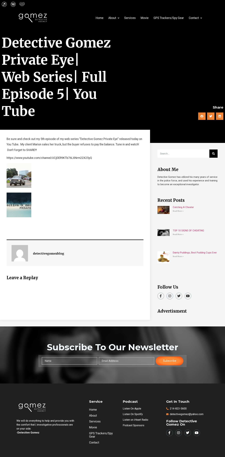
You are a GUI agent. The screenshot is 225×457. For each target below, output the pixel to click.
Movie (145, 18)
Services (130, 18)
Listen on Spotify (133, 414)
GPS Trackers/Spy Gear (169, 18)
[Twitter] (179, 296)
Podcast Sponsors (133, 425)
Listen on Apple (132, 408)
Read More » (178, 211)
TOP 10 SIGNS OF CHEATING (188, 230)
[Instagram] (170, 296)
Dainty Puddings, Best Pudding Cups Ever (195, 252)
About (112, 18)
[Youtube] (188, 296)
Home (99, 18)
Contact (194, 18)
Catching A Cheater (183, 207)
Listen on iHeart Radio (135, 419)
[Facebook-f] (160, 296)
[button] (114, 18)
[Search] (213, 153)
